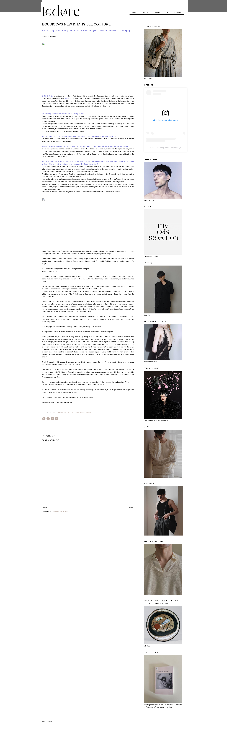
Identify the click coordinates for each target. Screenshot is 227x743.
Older (131, 507)
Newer (45, 507)
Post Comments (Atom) (60, 511)
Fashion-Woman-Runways (81, 412)
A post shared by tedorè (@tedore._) (165, 147)
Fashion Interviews (61, 412)
